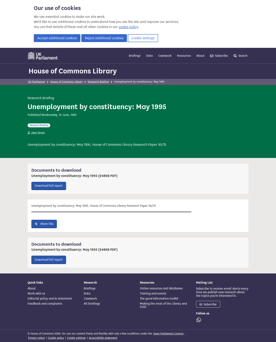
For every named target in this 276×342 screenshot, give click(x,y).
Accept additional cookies (57, 38)
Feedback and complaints (45, 303)
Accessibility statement (103, 338)
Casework (164, 55)
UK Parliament (36, 81)
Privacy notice (36, 338)
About (200, 55)
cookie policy (128, 27)
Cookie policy (56, 338)
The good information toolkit (159, 298)
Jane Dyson (38, 132)
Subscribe (221, 55)
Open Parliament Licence (168, 333)
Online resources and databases (161, 288)
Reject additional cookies (104, 38)
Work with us (36, 293)
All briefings (92, 303)
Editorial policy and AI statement (50, 298)
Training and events (153, 293)
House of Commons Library (73, 71)
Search (242, 55)
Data (149, 55)
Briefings (134, 55)
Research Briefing (98, 81)
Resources (184, 55)
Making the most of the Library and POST (163, 305)
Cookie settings (143, 38)
